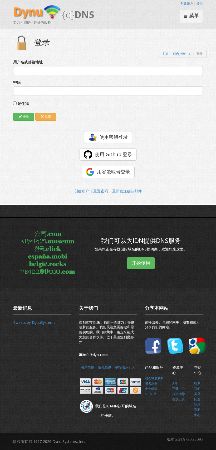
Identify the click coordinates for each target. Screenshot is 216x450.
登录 (200, 3)
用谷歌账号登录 (113, 171)
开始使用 (140, 263)
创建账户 (186, 3)
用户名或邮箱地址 (28, 61)
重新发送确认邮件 (127, 190)
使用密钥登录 (113, 137)
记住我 (23, 103)
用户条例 (87, 367)
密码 (17, 82)
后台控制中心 (182, 54)
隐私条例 (104, 367)
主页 (165, 54)
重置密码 (100, 190)
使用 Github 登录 (113, 154)
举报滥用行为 (125, 367)
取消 (47, 116)
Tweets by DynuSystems (34, 322)
